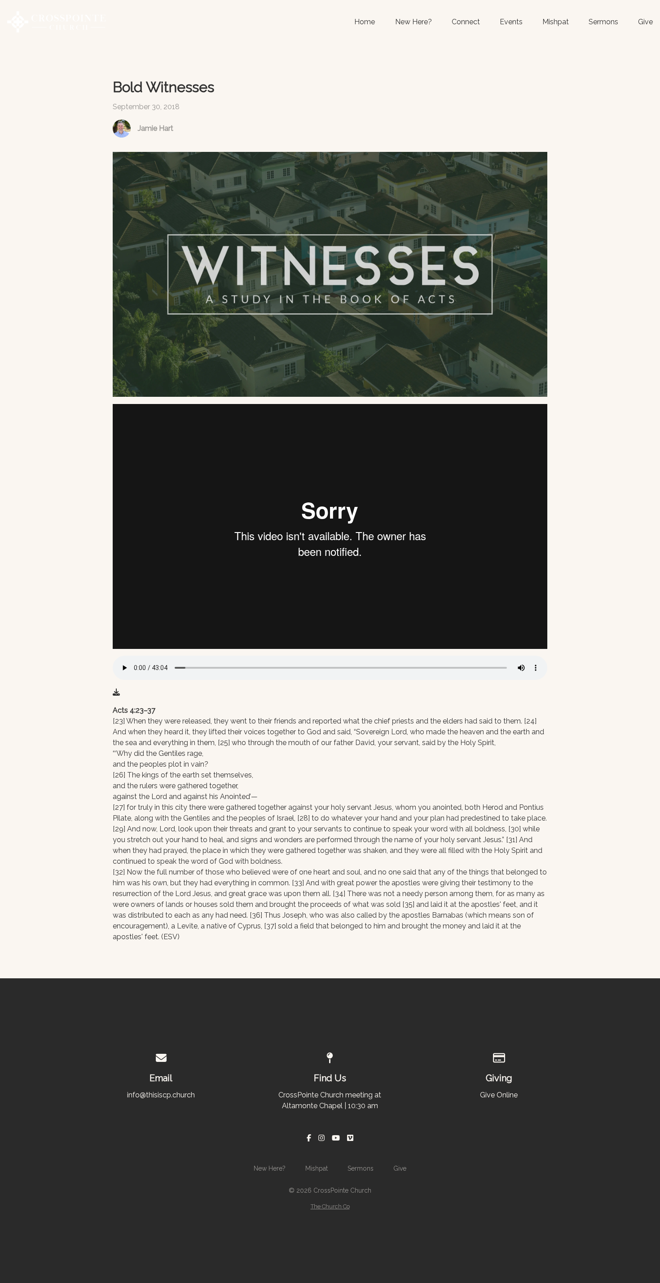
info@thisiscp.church (161, 1095)
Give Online (499, 1095)
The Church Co (330, 1206)
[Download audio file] (116, 692)
